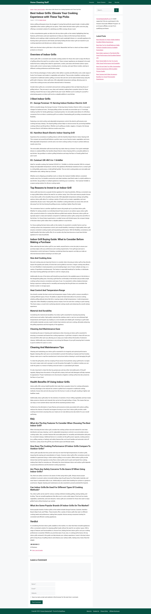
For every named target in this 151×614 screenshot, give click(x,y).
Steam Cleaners (101, 2)
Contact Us (96, 611)
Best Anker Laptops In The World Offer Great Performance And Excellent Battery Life (108, 55)
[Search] (116, 10)
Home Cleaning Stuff (39, 2)
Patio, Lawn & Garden (39, 9)
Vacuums (91, 2)
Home (31, 9)
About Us (89, 611)
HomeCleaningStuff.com (103, 19)
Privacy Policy (104, 611)
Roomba (117, 2)
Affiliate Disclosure (114, 611)
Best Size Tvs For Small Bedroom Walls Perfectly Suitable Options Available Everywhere (108, 47)
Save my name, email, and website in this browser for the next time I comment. (55, 597)
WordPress (62, 611)
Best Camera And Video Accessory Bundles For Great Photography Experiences (106, 77)
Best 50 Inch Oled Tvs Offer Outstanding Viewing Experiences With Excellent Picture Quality (108, 69)
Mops (110, 2)
